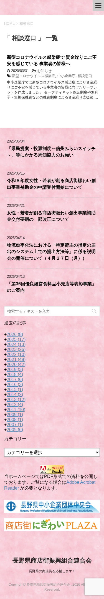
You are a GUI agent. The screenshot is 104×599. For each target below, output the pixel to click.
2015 (15, 389)
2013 (16, 399)
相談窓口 (85, 76)
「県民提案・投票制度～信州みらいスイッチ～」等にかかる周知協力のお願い (51, 151)
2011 (16, 409)
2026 (15, 334)
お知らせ (44, 71)
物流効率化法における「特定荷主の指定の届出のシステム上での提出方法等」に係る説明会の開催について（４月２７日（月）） (51, 252)
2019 (15, 369)
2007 (15, 424)
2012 (15, 404)
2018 (15, 374)
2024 (16, 344)
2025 (16, 339)
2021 (16, 359)
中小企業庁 (66, 76)
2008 (15, 419)
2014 (15, 394)
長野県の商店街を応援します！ (52, 571)
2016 (15, 384)
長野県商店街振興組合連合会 (52, 560)
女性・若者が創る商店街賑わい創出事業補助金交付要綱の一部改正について (51, 216)
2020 (16, 364)
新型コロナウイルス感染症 (33, 76)
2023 (16, 349)
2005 (15, 429)
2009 (15, 414)
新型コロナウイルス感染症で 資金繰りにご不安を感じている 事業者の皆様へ (52, 60)
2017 (15, 379)
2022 (16, 354)
